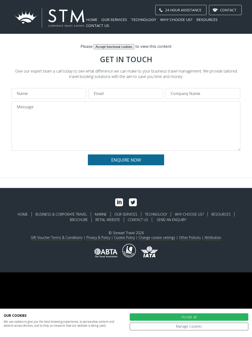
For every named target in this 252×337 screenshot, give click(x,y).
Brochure (79, 219)
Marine (101, 214)
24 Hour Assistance (183, 10)
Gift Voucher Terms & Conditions (57, 237)
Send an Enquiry (171, 219)
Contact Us (97, 25)
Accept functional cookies (113, 47)
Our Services (114, 19)
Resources (207, 19)
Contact (228, 10)
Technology (143, 19)
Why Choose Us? (176, 19)
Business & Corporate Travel (61, 214)
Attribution (213, 237)
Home (91, 19)
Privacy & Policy (98, 237)
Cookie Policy (124, 237)
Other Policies (190, 237)
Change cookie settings (157, 237)
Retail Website (107, 219)
